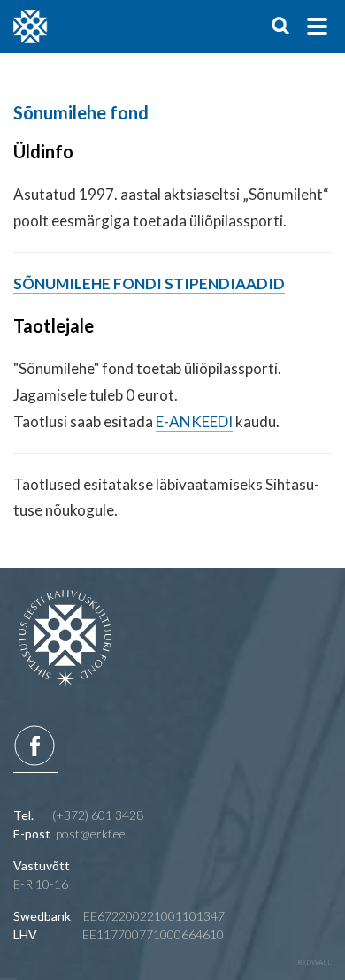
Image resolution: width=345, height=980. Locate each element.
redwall (314, 962)
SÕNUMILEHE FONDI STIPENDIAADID (149, 283)
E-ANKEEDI (194, 421)
